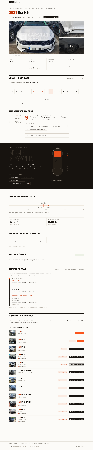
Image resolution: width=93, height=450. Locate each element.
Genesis (35, 443)
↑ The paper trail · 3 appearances (74, 320)
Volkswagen (40, 443)
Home (68, 2)
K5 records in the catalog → (16, 425)
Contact (79, 2)
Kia (26, 8)
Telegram (78, 446)
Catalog (73, 2)
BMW (29, 443)
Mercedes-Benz (24, 443)
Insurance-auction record (16, 8)
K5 (29, 8)
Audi (32, 443)
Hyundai (15, 443)
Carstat (10, 446)
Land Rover (46, 443)
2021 (33, 8)
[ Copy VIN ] (46, 99)
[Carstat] (15, 2)
